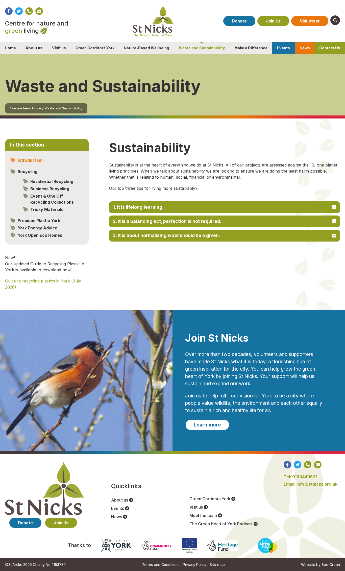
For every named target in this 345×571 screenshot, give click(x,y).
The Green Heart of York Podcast (221, 523)
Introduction (30, 160)
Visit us (59, 48)
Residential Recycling (51, 181)
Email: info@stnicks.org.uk (310, 484)
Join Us (273, 20)
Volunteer (310, 20)
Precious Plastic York (39, 220)
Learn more (207, 425)
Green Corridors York (95, 48)
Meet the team (203, 515)
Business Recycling (49, 188)
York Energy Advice (37, 227)
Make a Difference (250, 48)
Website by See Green (320, 564)
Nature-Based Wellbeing (146, 48)
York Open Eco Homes (40, 235)
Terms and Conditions (161, 564)
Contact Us (329, 48)
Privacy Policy (194, 564)
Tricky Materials (46, 209)
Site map (217, 564)
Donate (239, 20)
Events (283, 48)
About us (33, 48)
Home (10, 48)
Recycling (27, 171)
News (305, 48)
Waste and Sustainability (202, 48)
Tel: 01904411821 (300, 476)
